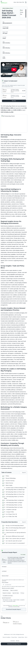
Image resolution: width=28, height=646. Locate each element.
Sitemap (17, 640)
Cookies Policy (21, 637)
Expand (24, 472)
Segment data (16, 593)
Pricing (22, 593)
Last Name (4, 571)
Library (15, 2)
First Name (4, 566)
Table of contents (14, 590)
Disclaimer (13, 640)
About (18, 2)
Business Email (5, 575)
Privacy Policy (15, 605)
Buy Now (14, 100)
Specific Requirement (6, 597)
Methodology (5, 590)
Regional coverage (7, 593)
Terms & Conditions (7, 637)
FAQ (23, 2)
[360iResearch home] (4, 2)
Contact (20, 2)
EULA (26, 637)
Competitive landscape (8, 595)
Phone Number (5, 582)
